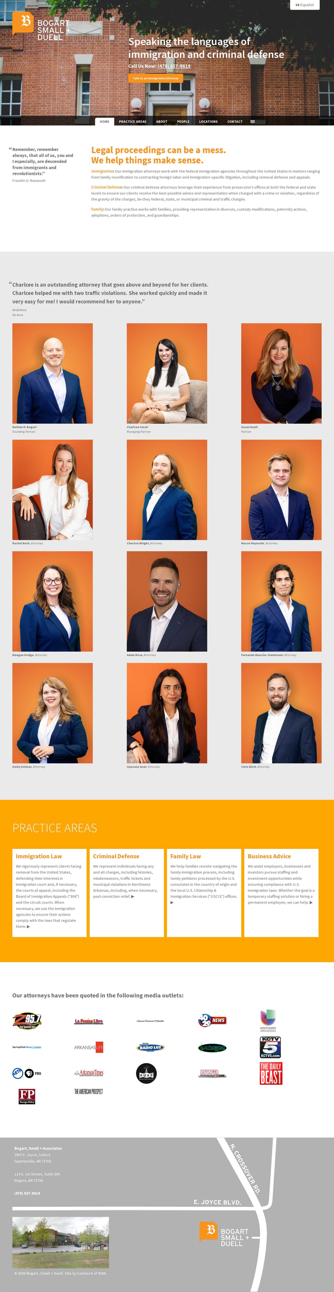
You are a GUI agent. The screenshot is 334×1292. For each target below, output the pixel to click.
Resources (252, 121)
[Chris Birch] (281, 713)
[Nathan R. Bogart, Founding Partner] (52, 373)
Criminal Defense (106, 187)
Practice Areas (133, 121)
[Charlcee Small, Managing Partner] (167, 373)
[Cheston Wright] (167, 490)
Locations (208, 121)
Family (97, 209)
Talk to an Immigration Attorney (156, 78)
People (183, 121)
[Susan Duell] (281, 373)
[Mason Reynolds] (281, 490)
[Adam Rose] (167, 601)
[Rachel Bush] (52, 490)
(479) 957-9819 (174, 66)
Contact (235, 121)
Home (104, 121)
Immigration (102, 171)
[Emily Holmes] (52, 713)
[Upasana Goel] (167, 713)
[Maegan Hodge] (52, 601)
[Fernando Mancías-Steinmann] (281, 601)
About (161, 121)
